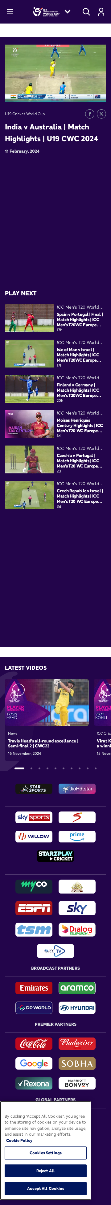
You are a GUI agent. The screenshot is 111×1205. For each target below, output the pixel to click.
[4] (47, 768)
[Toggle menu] (10, 12)
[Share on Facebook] (89, 114)
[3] (39, 768)
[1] (19, 768)
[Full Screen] (98, 92)
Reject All (45, 1170)
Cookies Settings (46, 1152)
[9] (87, 768)
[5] (55, 768)
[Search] (86, 12)
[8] (79, 768)
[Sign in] (101, 12)
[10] (96, 768)
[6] (63, 768)
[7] (71, 768)
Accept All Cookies (45, 1188)
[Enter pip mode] (87, 92)
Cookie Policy (19, 1140)
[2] (31, 768)
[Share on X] (101, 114)
